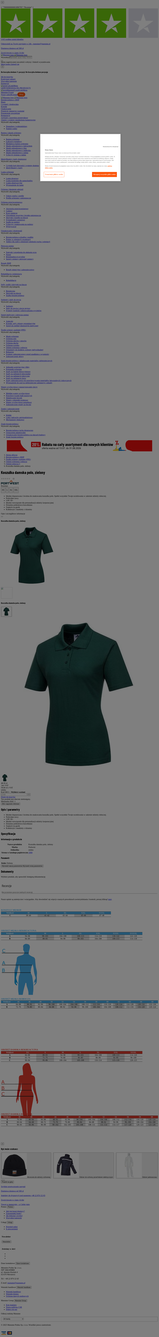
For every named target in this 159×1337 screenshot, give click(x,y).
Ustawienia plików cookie (54, 174)
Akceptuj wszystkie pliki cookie (104, 174)
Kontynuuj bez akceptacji (110, 146)
